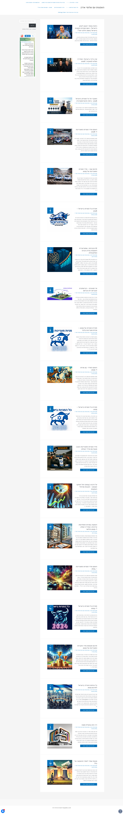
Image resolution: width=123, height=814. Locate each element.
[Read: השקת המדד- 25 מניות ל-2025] (59, 374)
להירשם (32, 25)
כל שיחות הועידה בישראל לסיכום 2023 (87, 686)
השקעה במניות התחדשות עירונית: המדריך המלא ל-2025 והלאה (88, 526)
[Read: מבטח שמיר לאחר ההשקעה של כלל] (59, 772)
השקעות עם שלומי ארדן (92, 7)
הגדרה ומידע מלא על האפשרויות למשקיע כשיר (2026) (53, 2)
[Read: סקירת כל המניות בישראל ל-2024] (59, 617)
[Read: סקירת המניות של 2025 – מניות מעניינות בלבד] (59, 339)
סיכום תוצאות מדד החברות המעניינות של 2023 (87, 646)
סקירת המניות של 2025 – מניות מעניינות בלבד (87, 329)
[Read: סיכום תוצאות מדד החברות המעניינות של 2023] (59, 657)
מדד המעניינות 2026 (73, 7)
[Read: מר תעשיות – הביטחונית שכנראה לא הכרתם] (59, 293)
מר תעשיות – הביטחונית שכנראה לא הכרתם (88, 289)
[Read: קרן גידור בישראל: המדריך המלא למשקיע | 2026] (59, 65)
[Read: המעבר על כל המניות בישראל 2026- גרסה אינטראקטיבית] (59, 105)
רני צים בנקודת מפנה (89, 725)
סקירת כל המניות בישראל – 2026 (87, 209)
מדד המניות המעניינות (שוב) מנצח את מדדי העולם (86, 448)
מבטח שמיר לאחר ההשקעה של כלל (85, 762)
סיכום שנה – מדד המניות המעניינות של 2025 (88, 170)
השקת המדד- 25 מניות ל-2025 (88, 368)
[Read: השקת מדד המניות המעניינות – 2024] (59, 577)
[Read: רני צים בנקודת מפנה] (59, 736)
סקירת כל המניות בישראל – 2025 (87, 408)
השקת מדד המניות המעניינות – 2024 (86, 567)
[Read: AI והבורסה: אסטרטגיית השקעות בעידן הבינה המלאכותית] (59, 259)
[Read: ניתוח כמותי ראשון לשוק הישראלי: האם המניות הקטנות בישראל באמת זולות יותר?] (59, 31)
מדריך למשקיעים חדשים (59, 7)
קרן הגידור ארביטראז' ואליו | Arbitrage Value (68, 12)
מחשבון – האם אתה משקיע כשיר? (45, 7)
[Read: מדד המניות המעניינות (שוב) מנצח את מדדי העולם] (59, 458)
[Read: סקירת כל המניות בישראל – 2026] (59, 220)
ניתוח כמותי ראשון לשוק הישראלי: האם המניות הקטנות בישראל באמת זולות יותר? (86, 28)
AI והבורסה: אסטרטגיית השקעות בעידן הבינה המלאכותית (88, 250)
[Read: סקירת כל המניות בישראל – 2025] (59, 418)
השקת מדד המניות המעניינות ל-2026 (86, 130)
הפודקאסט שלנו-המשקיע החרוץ (33, 2)
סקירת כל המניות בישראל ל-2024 (87, 607)
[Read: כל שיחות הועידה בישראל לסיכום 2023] (59, 696)
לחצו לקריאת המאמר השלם (88, 45)
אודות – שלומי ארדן (74, 2)
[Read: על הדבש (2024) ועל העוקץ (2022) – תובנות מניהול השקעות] (59, 495)
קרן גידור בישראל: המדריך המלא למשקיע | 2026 (87, 60)
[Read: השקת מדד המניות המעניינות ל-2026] (59, 136)
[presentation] (69, 2)
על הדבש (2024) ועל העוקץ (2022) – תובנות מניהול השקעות (87, 486)
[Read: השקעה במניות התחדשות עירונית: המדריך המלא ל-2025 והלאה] (59, 536)
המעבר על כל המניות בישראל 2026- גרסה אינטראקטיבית (86, 99)
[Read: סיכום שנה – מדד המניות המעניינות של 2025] (59, 176)
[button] (120, 811)
